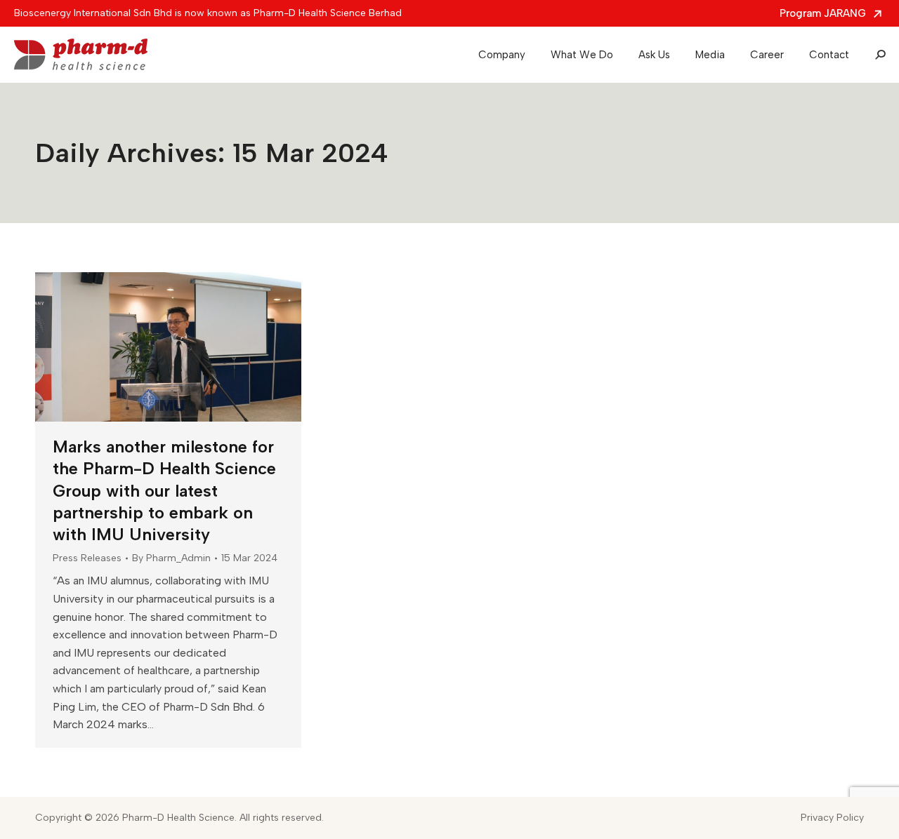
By (171, 558)
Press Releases (87, 558)
